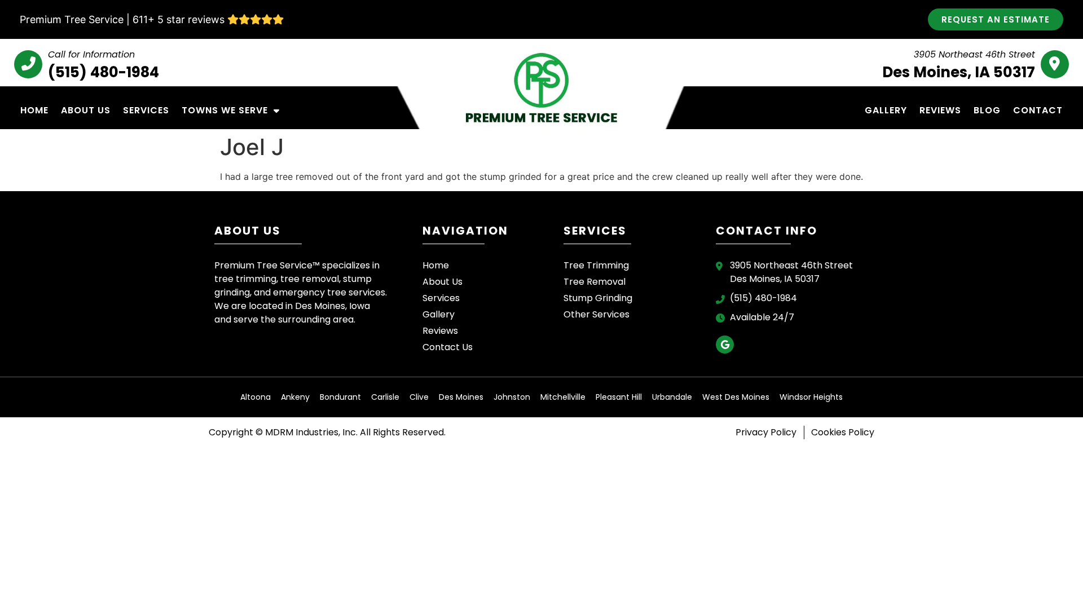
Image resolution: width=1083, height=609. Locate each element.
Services (146, 110)
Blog (987, 110)
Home (34, 110)
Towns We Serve (225, 110)
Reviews (940, 110)
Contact (1038, 110)
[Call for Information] (28, 64)
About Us (86, 110)
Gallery (886, 110)
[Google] (725, 345)
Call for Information (91, 54)
